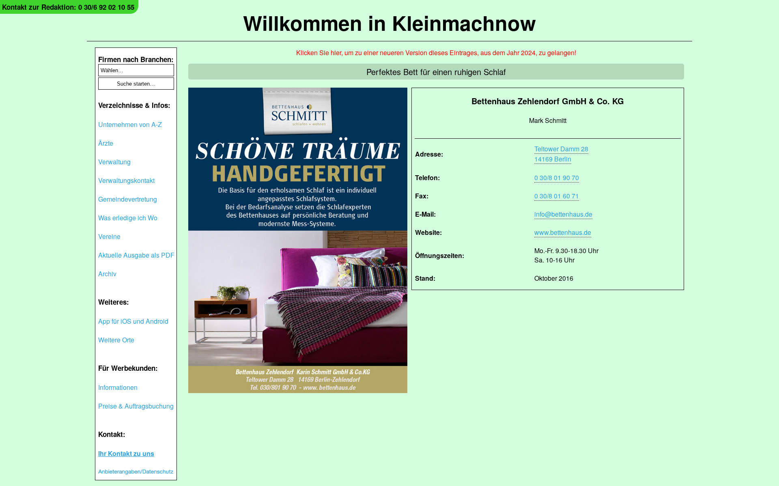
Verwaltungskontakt (126, 180)
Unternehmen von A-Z (130, 124)
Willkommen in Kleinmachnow (389, 22)
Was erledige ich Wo (127, 217)
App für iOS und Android (133, 321)
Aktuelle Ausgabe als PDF (136, 255)
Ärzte (105, 143)
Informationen (118, 387)
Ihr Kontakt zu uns (126, 453)
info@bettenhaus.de (563, 214)
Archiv (107, 273)
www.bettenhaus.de (562, 232)
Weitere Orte (116, 339)
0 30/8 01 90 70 (556, 177)
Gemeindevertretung (127, 199)
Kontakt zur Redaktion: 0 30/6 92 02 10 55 (68, 7)
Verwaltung (114, 161)
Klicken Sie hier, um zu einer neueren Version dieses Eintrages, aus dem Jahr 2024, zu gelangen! (436, 52)
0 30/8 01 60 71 (556, 195)
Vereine (109, 236)
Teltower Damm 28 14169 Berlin (561, 153)
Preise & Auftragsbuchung (136, 406)
